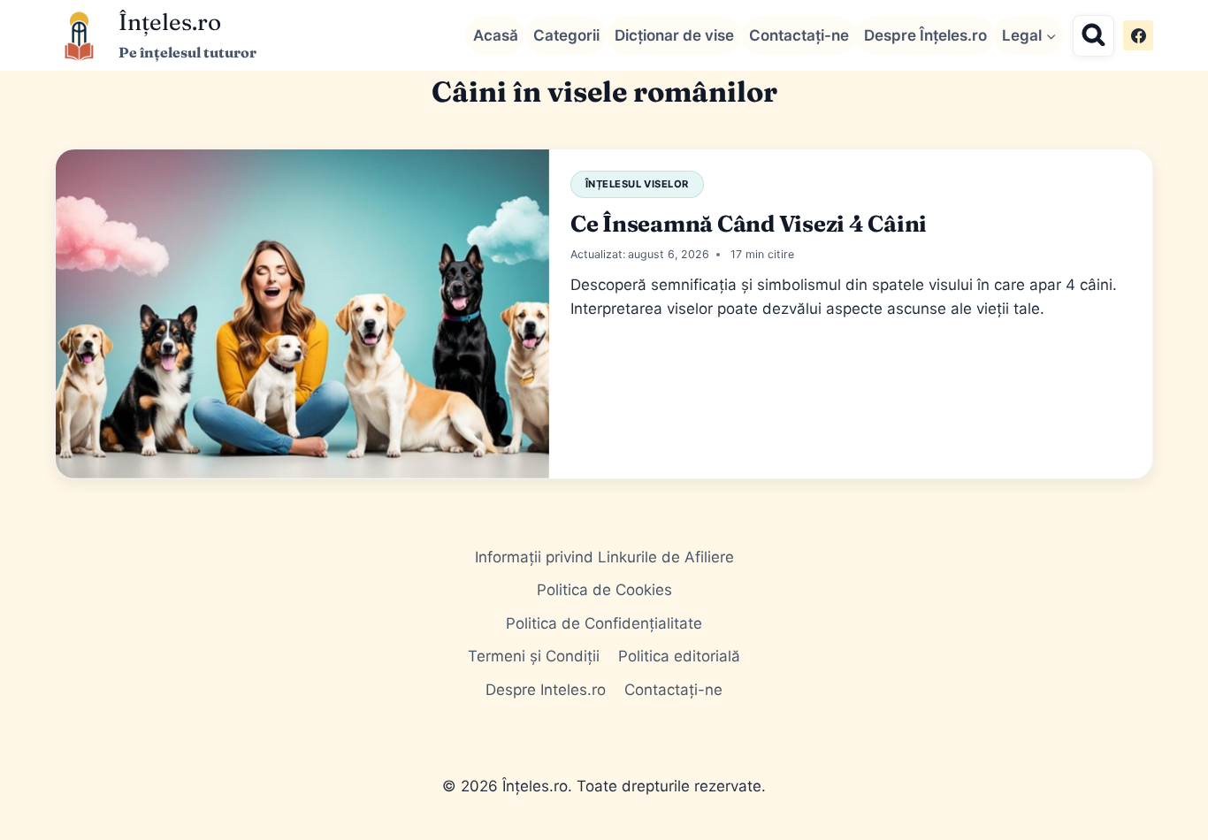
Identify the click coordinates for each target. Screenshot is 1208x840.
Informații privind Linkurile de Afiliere (604, 557)
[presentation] (302, 313)
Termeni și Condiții (534, 656)
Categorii (566, 35)
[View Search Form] (1093, 36)
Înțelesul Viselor (637, 184)
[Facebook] (1138, 35)
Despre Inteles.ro (545, 690)
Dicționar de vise (674, 35)
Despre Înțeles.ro (925, 35)
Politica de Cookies (604, 590)
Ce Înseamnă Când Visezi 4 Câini (748, 224)
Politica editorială (679, 656)
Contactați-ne (799, 35)
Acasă (495, 35)
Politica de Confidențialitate (604, 623)
